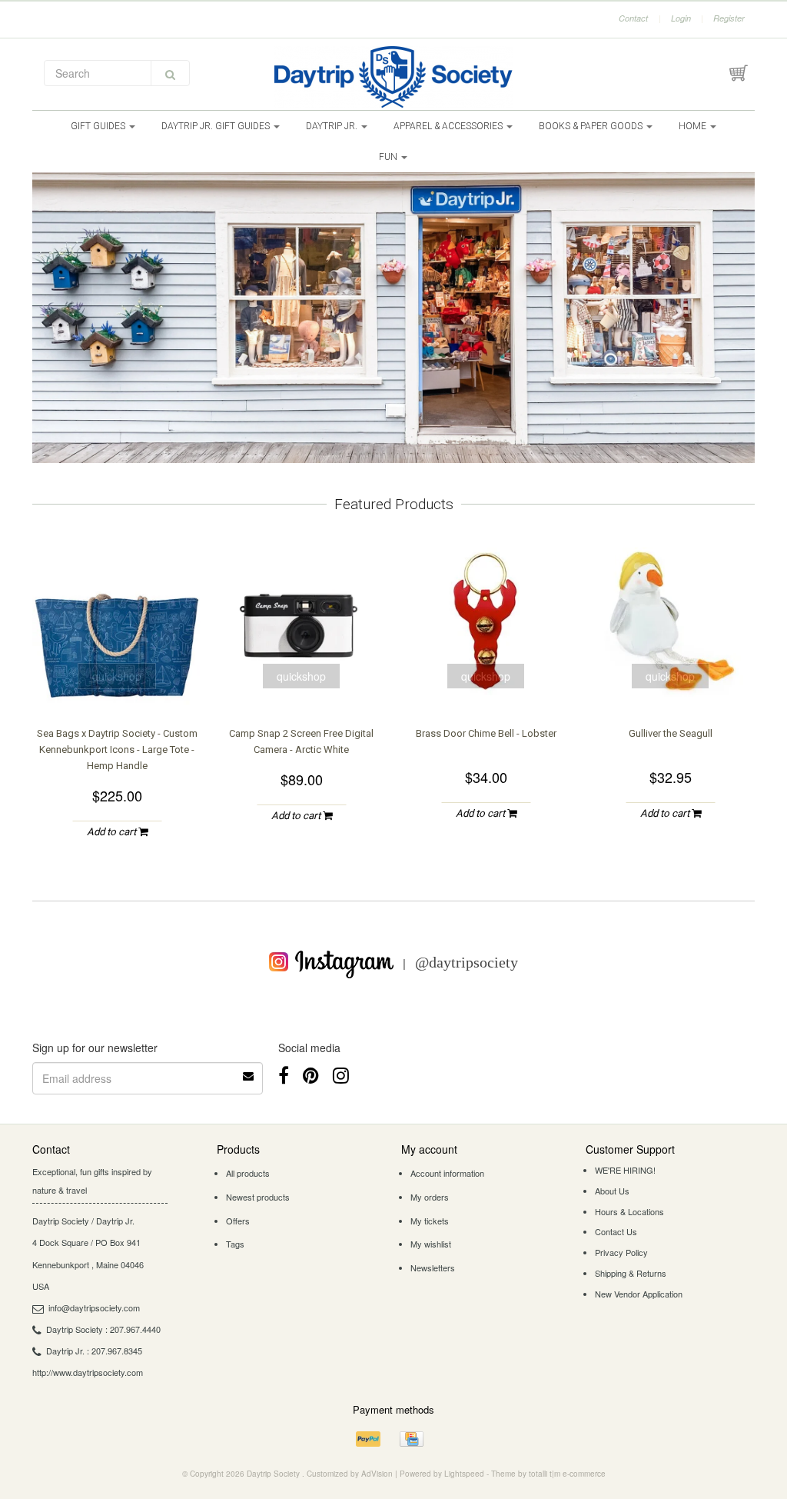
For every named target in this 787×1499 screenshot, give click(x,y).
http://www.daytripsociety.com (87, 1372)
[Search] (170, 73)
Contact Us (616, 1231)
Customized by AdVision (350, 1473)
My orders (429, 1197)
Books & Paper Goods (592, 126)
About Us (612, 1190)
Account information (447, 1173)
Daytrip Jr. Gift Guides (216, 126)
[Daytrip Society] (393, 77)
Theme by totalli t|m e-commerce (548, 1473)
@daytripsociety (466, 962)
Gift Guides (99, 126)
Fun (389, 157)
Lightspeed (464, 1473)
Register (729, 18)
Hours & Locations (629, 1211)
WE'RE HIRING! (625, 1170)
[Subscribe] (249, 1070)
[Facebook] (283, 1074)
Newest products (258, 1197)
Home (694, 126)
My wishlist (430, 1244)
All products (248, 1173)
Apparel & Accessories (449, 126)
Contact (633, 18)
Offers (238, 1220)
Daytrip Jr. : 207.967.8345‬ (94, 1350)
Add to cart (112, 832)
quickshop (116, 676)
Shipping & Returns (630, 1273)
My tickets (429, 1220)
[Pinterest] (311, 1074)
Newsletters (432, 1267)
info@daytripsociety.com (94, 1307)
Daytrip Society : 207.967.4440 (103, 1329)
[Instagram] (341, 1074)
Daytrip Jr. (333, 126)
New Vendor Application (638, 1293)
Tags (235, 1244)
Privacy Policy (621, 1252)
